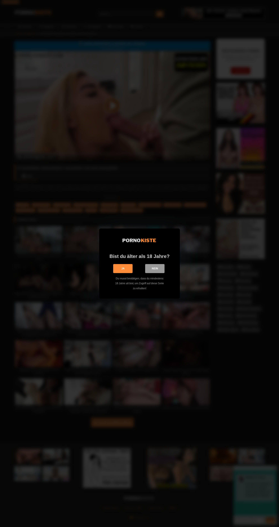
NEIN (155, 268)
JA (123, 268)
